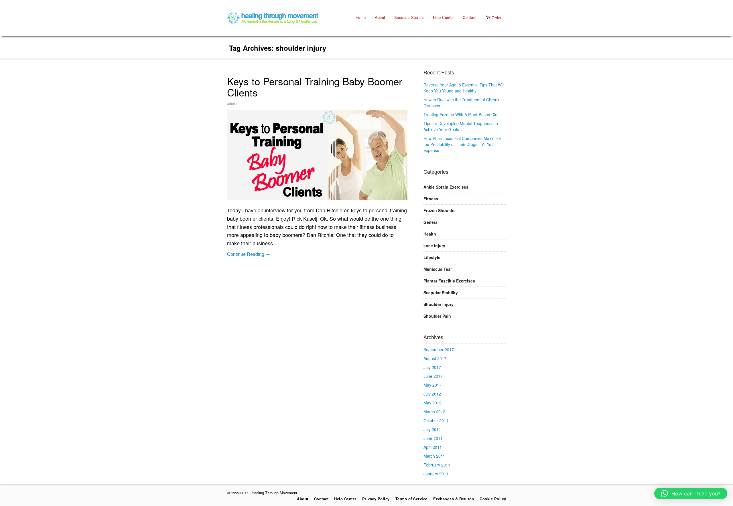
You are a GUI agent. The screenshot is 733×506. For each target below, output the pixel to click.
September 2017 (438, 349)
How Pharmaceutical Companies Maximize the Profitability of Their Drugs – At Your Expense (462, 144)
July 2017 (432, 367)
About (380, 17)
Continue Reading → (248, 254)
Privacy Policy (376, 498)
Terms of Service (411, 498)
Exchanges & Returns (453, 498)
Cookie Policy (493, 498)
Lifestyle (431, 257)
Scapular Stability (440, 292)
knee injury (434, 245)
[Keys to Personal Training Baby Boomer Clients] (317, 155)
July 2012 (432, 394)
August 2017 (434, 358)
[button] (690, 493)
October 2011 (435, 420)
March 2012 (434, 411)
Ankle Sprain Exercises (445, 187)
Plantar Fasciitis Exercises (449, 281)
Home (361, 17)
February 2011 (436, 465)
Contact (470, 17)
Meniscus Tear (437, 269)
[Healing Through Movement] (273, 22)
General (431, 222)
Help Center (443, 17)
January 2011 (435, 474)
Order (496, 17)
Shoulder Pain (437, 316)
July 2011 (432, 429)
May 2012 (432, 403)
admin (232, 103)
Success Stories (409, 17)
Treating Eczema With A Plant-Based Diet (460, 114)
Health (429, 234)
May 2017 (432, 385)
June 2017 (433, 376)
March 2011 (434, 456)
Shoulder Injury (438, 304)
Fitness (430, 198)
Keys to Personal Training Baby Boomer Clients (314, 86)
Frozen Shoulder (439, 210)
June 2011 (433, 438)
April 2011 (432, 447)
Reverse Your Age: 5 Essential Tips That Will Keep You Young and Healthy (463, 88)
